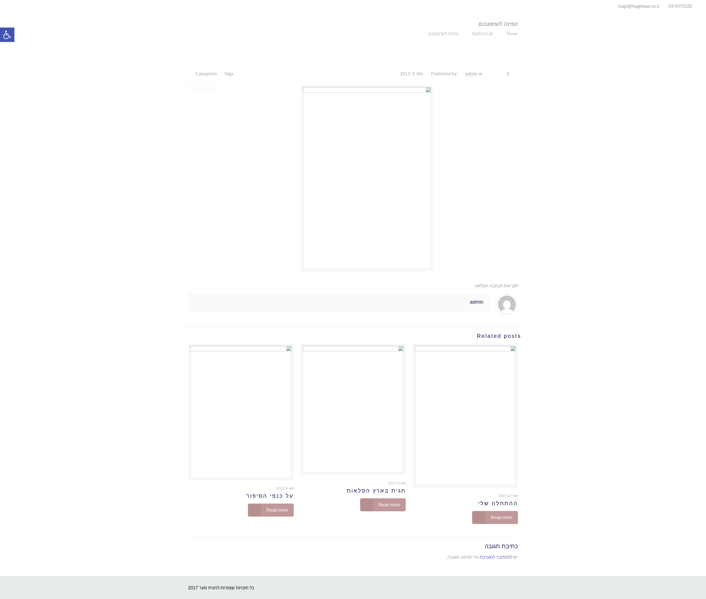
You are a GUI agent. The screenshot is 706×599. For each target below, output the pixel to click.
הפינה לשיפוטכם (443, 33)
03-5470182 (680, 6)
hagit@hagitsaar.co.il (638, 6)
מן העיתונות (482, 33)
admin (471, 73)
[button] (7, 35)
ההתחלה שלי (498, 503)
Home (512, 33)
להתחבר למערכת (496, 557)
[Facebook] (17, 6)
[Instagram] (10, 6)
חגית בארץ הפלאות (376, 491)
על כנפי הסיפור (270, 496)
